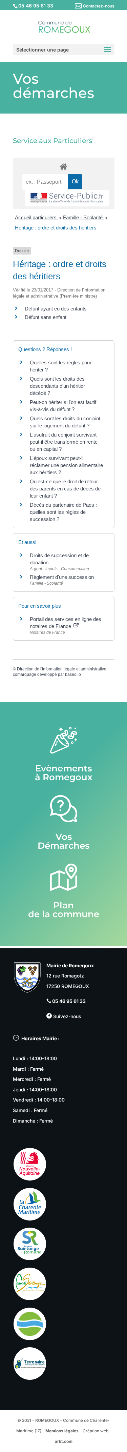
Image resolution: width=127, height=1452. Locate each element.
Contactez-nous (98, 5)
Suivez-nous (66, 1016)
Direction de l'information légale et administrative (61, 669)
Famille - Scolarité (83, 217)
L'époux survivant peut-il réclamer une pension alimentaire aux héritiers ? (66, 465)
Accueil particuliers (36, 217)
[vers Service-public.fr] (67, 198)
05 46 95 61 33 (69, 1001)
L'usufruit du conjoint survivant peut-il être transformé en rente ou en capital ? (64, 442)
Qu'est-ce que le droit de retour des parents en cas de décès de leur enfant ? (65, 489)
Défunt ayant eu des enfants (56, 308)
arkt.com (63, 1441)
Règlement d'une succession (62, 577)
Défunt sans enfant (45, 317)
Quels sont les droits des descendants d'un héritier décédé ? (57, 386)
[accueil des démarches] (63, 166)
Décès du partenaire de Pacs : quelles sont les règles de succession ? (63, 512)
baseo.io (73, 674)
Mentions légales (62, 1430)
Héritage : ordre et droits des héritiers (56, 227)
